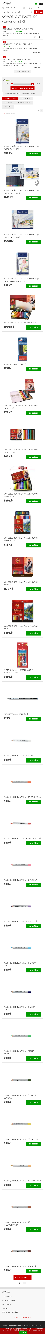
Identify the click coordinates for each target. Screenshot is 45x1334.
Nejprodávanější (24, 102)
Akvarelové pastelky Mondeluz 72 (18, 45)
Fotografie (6, 1304)
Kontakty (5, 1308)
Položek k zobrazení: (22, 88)
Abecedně (8, 107)
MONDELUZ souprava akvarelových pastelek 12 (18, 30)
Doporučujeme (10, 98)
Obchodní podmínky (10, 1312)
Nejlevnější (26, 98)
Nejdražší (8, 102)
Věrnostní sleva (8, 1300)
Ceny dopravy (7, 1297)
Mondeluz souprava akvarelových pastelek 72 (18, 60)
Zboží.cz (17, 1317)
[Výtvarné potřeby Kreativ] (7, 3)
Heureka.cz (26, 1317)
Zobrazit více (21, 71)
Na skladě (9, 80)
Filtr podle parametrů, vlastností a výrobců (21, 94)
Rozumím (23, 1332)
